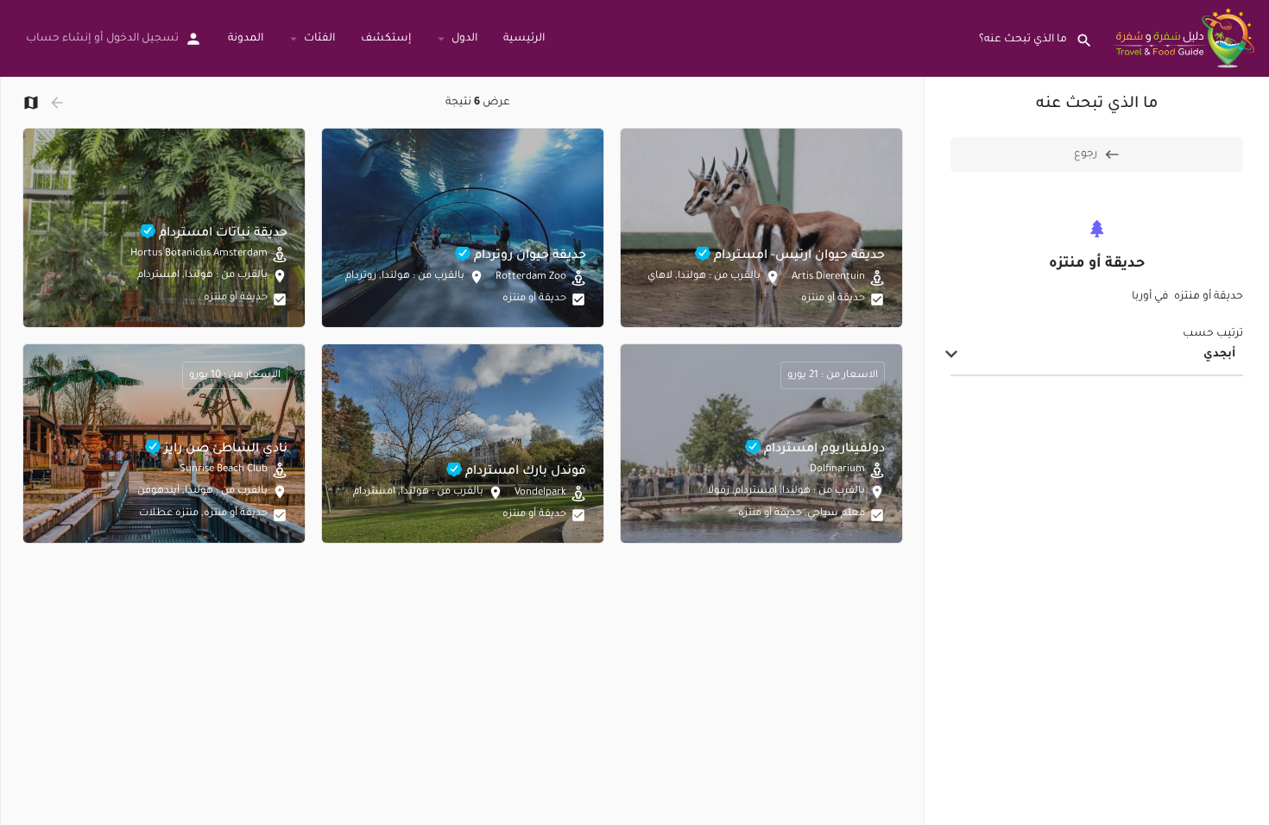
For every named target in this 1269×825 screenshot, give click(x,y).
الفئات (319, 39)
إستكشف (386, 39)
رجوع (1085, 154)
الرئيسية (524, 39)
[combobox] (1096, 355)
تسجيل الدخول (142, 39)
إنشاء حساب (58, 39)
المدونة (245, 39)
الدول (464, 39)
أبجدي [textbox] (1219, 355)
